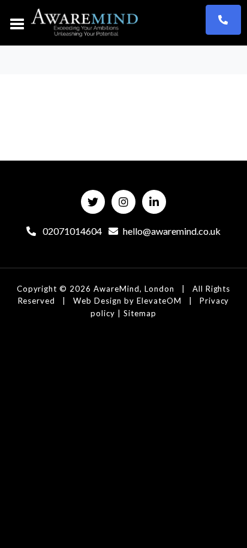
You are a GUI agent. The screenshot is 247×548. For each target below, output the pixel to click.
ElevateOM (159, 300)
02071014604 (71, 231)
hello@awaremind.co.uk (172, 231)
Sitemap (139, 313)
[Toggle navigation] (17, 22)
